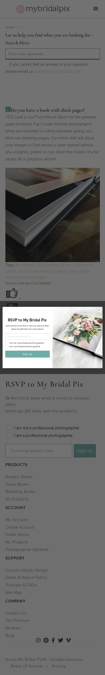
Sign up (27, 354)
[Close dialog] (99, 310)
